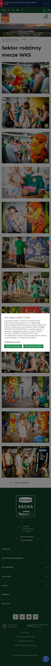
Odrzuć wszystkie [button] (13, 346)
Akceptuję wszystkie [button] (33, 346)
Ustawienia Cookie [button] (12, 342)
